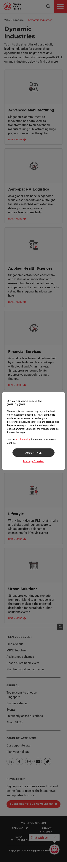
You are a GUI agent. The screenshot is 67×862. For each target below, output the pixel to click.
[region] (33, 431)
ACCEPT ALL (33, 452)
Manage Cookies (33, 461)
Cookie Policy (23, 439)
